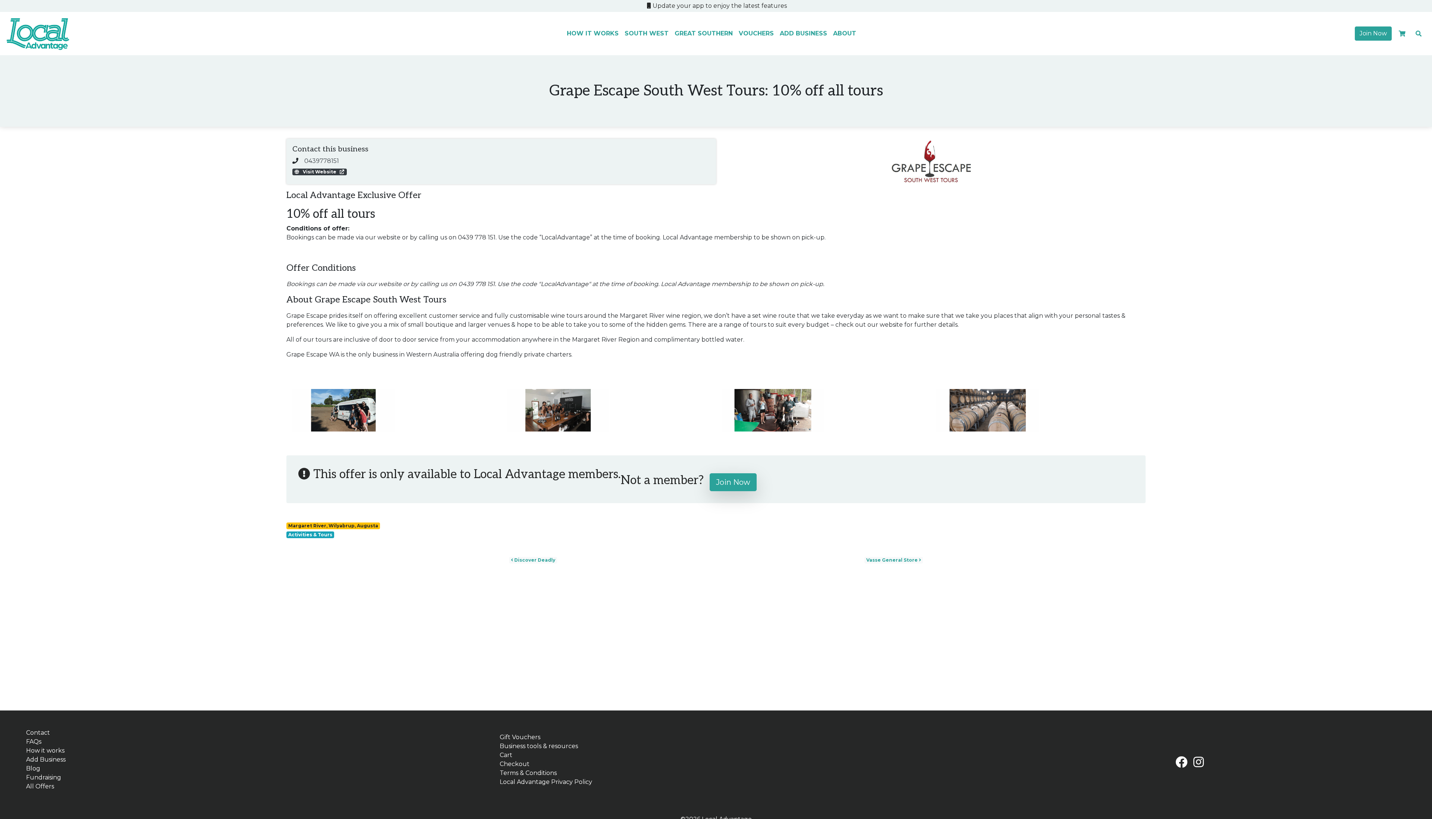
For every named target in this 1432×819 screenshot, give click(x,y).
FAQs (33, 741)
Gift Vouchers (520, 737)
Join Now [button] (1373, 33)
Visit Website (319, 172)
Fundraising (43, 777)
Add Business (803, 33)
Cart (506, 755)
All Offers (40, 786)
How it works (593, 33)
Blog (33, 768)
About (844, 33)
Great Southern (704, 33)
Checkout (515, 764)
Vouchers (756, 33)
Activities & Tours (310, 534)
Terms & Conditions (528, 772)
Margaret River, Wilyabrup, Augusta (333, 525)
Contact (38, 732)
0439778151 (321, 160)
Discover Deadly (534, 560)
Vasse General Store (892, 560)
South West (647, 33)
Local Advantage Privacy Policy (546, 781)
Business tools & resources (539, 746)
